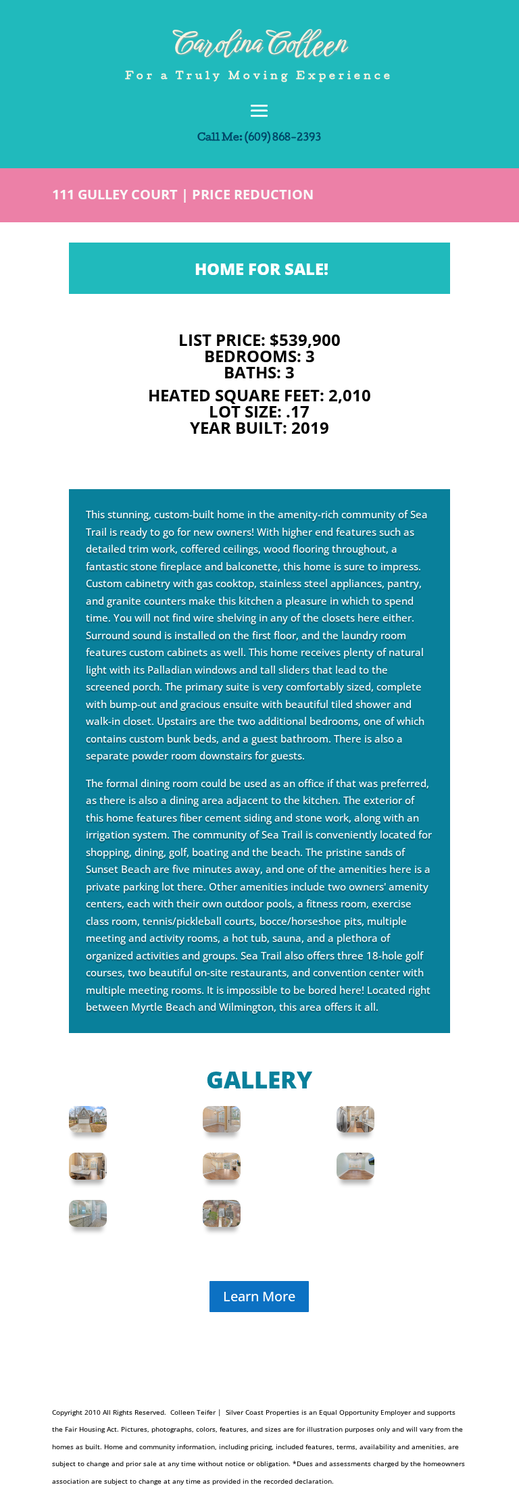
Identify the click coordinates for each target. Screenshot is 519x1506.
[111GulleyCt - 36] (88, 1223)
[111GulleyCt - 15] (222, 1175)
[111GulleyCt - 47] (222, 1223)
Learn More (259, 1296)
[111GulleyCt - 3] (88, 1128)
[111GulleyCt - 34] (355, 1175)
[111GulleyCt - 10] (355, 1128)
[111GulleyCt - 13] (88, 1175)
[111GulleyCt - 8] (222, 1128)
